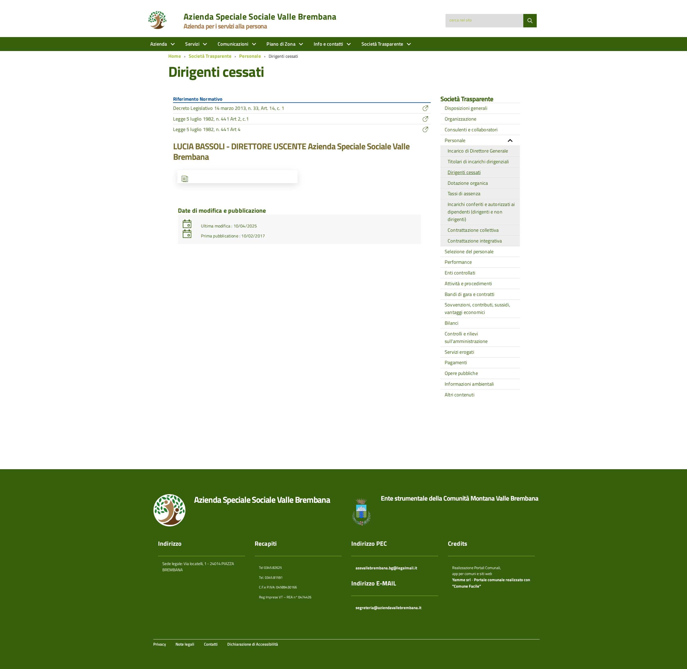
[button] (510, 140)
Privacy (159, 644)
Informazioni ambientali (469, 384)
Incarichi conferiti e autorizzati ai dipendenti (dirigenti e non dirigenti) (481, 212)
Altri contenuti (459, 394)
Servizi (192, 44)
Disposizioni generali (466, 108)
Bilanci (451, 323)
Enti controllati (460, 272)
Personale (250, 56)
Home (174, 56)
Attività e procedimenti (468, 283)
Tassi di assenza (464, 193)
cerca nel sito (461, 20)
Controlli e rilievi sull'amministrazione (466, 337)
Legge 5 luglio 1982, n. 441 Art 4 (206, 129)
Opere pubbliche (461, 373)
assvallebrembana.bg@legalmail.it (386, 568)
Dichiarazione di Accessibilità (252, 644)
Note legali (185, 644)
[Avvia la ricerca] (530, 20)
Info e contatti (329, 44)
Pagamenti (456, 362)
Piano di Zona (281, 44)
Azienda (159, 44)
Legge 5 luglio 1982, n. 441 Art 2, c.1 (211, 118)
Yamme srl (461, 580)
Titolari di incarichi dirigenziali (478, 161)
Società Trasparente (382, 44)
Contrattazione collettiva (473, 230)
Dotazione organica (468, 183)
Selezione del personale (469, 251)
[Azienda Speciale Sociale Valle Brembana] (158, 19)
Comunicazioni (234, 44)
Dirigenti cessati (464, 172)
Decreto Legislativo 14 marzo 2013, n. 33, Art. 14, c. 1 (228, 108)
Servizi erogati (459, 352)
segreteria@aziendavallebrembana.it (388, 608)
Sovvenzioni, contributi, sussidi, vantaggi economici (477, 308)
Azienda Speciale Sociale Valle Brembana (260, 16)
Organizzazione (461, 118)
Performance (458, 262)
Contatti (211, 644)
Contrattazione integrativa (475, 240)
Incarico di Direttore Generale (478, 150)
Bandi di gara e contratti (470, 294)
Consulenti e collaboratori (471, 129)
